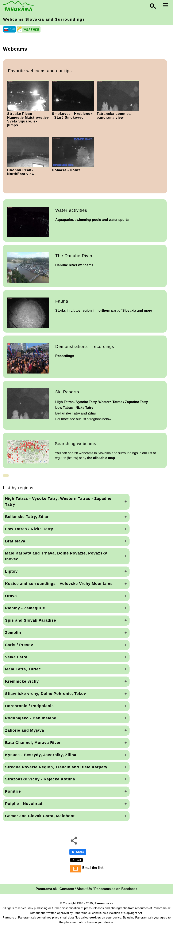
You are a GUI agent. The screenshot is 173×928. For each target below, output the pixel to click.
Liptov (11, 571)
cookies (95, 917)
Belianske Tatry (75, 413)
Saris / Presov (19, 645)
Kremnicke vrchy (22, 681)
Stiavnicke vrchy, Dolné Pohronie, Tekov (45, 694)
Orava (11, 596)
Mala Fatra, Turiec (23, 669)
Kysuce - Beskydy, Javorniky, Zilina (40, 755)
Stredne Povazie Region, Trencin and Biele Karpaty (56, 767)
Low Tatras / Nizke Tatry (29, 529)
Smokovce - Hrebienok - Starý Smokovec (72, 115)
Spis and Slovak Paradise (30, 620)
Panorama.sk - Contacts (55, 889)
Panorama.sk (104, 903)
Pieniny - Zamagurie (25, 608)
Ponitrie (13, 791)
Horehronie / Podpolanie (29, 706)
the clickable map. (101, 458)
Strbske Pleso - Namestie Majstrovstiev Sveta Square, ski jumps (28, 119)
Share (80, 851)
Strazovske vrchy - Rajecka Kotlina (40, 779)
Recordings (64, 356)
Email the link (93, 868)
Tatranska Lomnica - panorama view (115, 115)
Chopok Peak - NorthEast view (20, 172)
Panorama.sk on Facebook (115, 889)
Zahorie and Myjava (24, 730)
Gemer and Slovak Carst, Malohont (40, 816)
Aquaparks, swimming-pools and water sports (92, 219)
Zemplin (13, 632)
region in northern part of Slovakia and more (103, 310)
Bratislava (15, 541)
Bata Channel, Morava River (33, 742)
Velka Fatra (16, 657)
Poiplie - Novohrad (23, 804)
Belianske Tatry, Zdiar (27, 517)
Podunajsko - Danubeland (31, 718)
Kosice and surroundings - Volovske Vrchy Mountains (59, 584)
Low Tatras (74, 407)
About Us (84, 889)
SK (12, 29)
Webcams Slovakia (44, 19)
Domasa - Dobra (66, 170)
